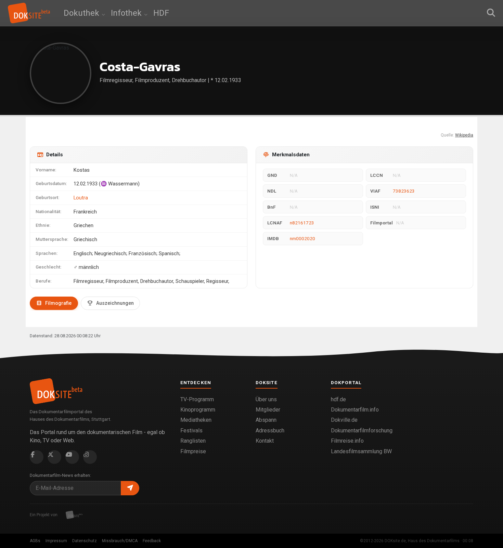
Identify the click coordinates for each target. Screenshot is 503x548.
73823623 (404, 191)
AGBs (35, 540)
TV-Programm (197, 399)
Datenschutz (84, 540)
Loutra (81, 198)
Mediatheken (195, 420)
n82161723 (302, 222)
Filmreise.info (347, 441)
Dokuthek (82, 13)
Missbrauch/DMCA (120, 540)
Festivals (191, 430)
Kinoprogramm (197, 409)
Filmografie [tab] (58, 303)
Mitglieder (268, 409)
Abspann (266, 420)
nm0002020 (302, 238)
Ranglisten (193, 441)
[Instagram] (90, 457)
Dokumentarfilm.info (355, 409)
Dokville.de (344, 420)
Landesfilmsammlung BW (361, 451)
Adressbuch (270, 430)
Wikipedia (464, 135)
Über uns (266, 399)
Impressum (56, 540)
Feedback (152, 540)
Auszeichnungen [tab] (115, 303)
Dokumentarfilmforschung (361, 430)
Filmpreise (193, 451)
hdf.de (338, 399)
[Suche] (491, 13)
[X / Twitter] (54, 457)
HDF (161, 13)
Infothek (127, 13)
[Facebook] (36, 457)
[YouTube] (72, 457)
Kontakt (265, 441)
